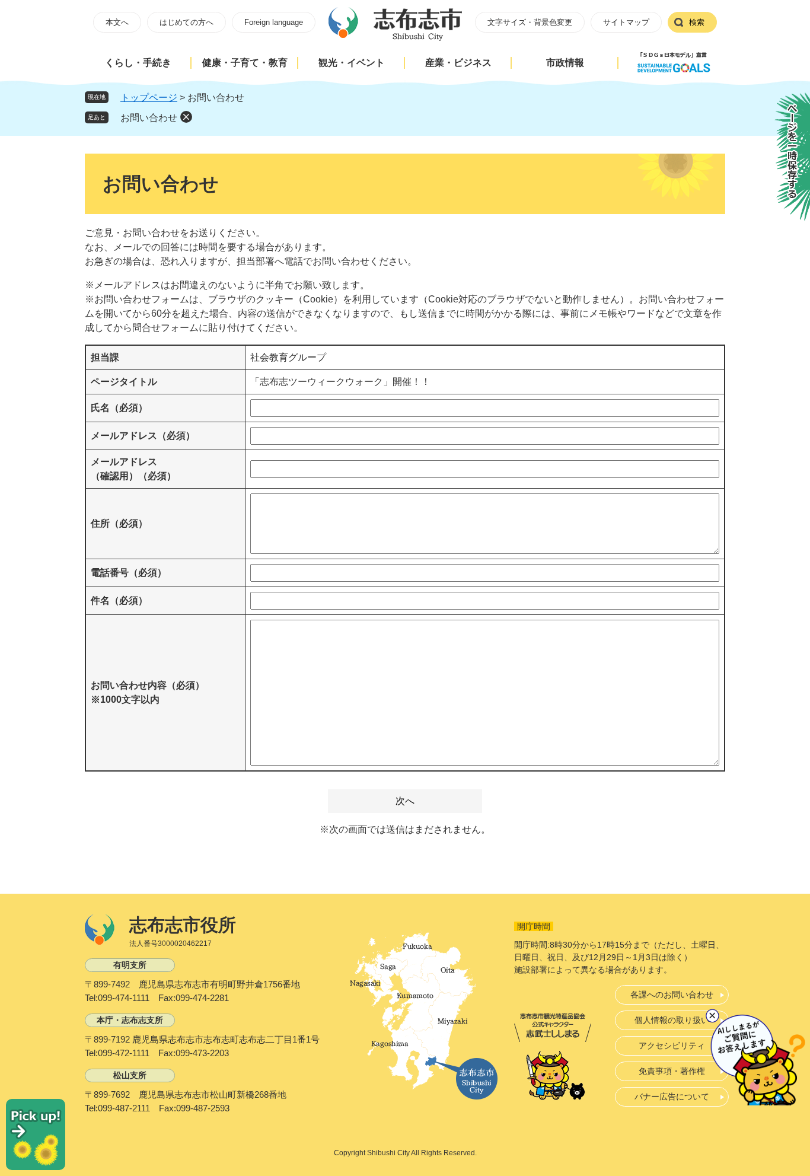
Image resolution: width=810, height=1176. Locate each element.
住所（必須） (119, 523)
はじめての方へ (186, 22)
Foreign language (273, 22)
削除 (186, 117)
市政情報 (565, 63)
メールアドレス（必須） (143, 436)
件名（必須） (119, 600)
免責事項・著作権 (672, 1071)
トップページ (148, 98)
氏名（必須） (119, 408)
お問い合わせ (148, 118)
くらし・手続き (138, 63)
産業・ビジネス (458, 63)
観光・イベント (351, 63)
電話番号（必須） (129, 573)
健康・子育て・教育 (245, 63)
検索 (696, 22)
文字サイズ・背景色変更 (529, 22)
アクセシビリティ (672, 1045)
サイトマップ (626, 22)
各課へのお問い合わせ (671, 994)
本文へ (117, 22)
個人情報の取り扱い (671, 1020)
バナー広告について (671, 1096)
